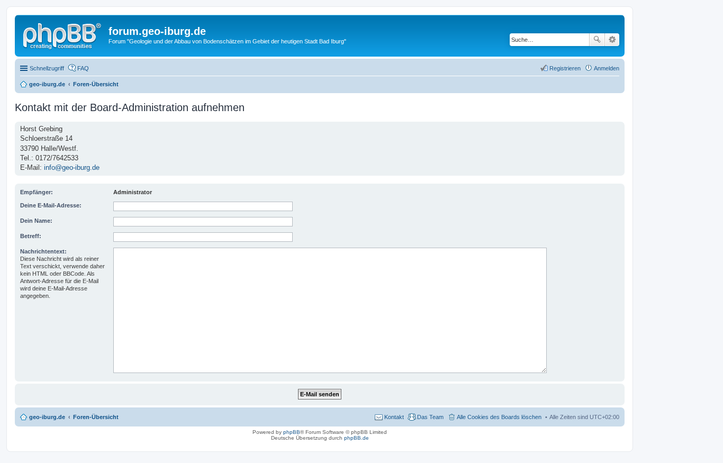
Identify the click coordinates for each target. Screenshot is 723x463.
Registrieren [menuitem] (565, 68)
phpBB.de (356, 438)
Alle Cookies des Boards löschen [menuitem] (499, 417)
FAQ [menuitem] (83, 68)
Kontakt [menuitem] (394, 417)
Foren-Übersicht (96, 417)
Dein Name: (36, 220)
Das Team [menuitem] (430, 417)
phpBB (291, 432)
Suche (597, 39)
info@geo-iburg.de (72, 167)
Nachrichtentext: (43, 251)
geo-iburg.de (47, 417)
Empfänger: (36, 192)
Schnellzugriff (47, 68)
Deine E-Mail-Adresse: (51, 205)
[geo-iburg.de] (63, 34)
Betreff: (30, 236)
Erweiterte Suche (612, 39)
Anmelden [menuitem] (606, 68)
